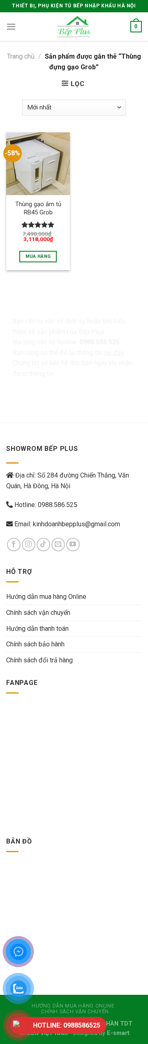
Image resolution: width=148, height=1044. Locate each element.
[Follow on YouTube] (73, 544)
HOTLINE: (66, 1025)
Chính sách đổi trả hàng (39, 660)
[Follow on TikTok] (43, 544)
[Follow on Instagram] (28, 544)
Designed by (101, 1033)
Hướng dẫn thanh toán (37, 628)
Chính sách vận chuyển (38, 612)
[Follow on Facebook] (14, 544)
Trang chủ (21, 56)
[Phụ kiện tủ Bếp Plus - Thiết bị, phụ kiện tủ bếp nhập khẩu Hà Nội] (74, 26)
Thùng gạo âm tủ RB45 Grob (38, 208)
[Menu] (11, 26)
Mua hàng (38, 256)
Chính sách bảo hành (35, 644)
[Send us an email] (58, 544)
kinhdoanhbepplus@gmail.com (76, 524)
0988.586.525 (57, 505)
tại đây (114, 353)
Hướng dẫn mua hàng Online (46, 596)
